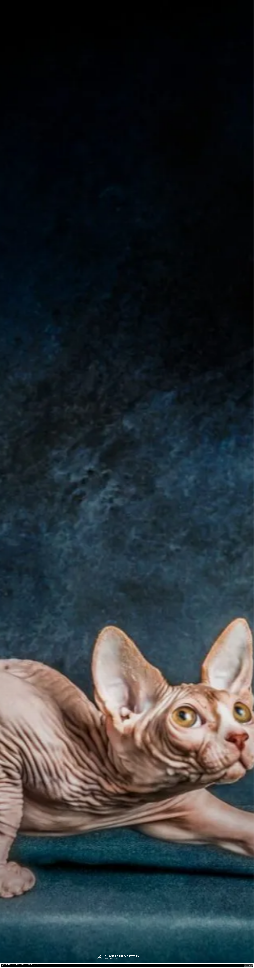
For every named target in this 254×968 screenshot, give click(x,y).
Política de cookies (36, 965)
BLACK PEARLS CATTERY (122, 956)
